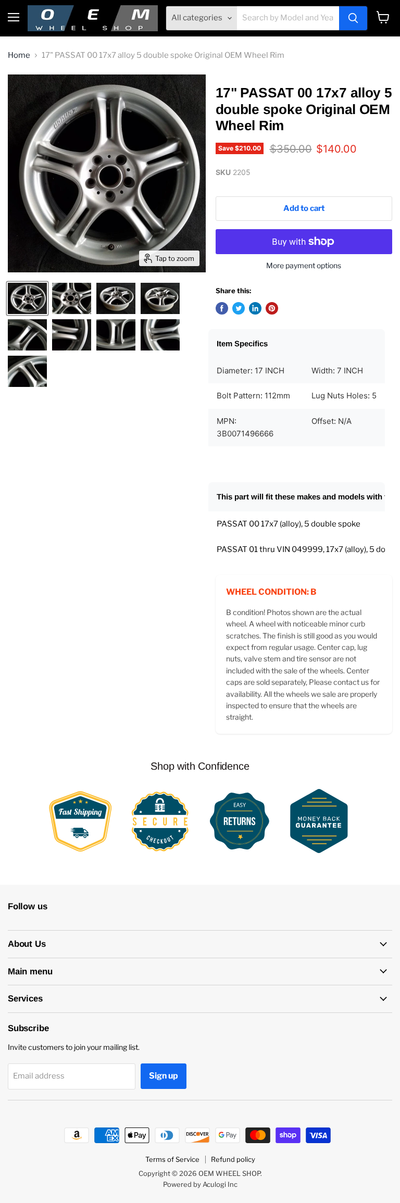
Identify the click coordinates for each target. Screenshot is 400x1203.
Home (19, 55)
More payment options (303, 265)
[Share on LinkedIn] (255, 308)
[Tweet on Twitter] (238, 308)
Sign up (163, 1076)
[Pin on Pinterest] (272, 308)
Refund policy (233, 1159)
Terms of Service (172, 1159)
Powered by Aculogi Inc (200, 1184)
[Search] (353, 18)
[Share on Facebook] (222, 308)
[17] (27, 298)
